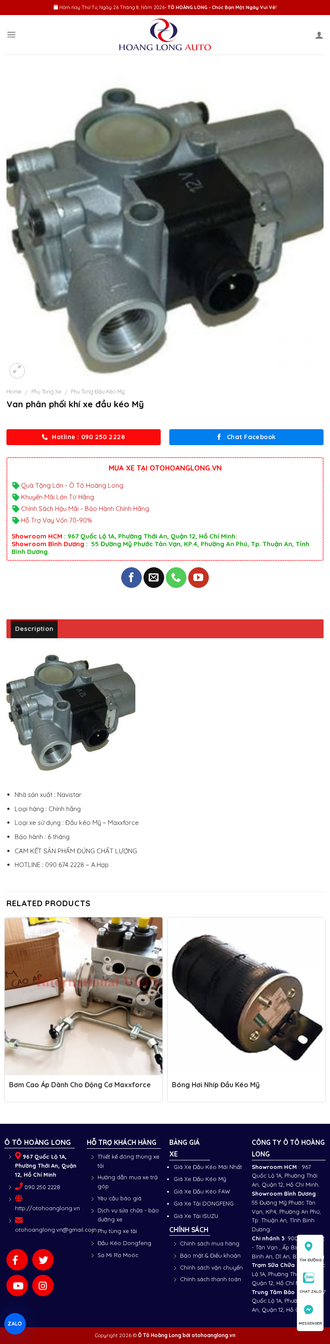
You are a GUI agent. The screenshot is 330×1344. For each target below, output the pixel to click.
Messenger (310, 1323)
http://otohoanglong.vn (47, 1208)
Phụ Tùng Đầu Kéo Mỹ (98, 391)
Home (13, 391)
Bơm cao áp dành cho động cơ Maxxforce (80, 1084)
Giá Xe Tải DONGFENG (204, 1203)
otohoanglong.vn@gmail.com (56, 1229)
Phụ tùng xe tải (117, 1230)
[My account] (319, 34)
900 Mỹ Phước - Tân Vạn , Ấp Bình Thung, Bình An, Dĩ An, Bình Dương (288, 1247)
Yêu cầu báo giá (119, 1198)
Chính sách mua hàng (209, 1243)
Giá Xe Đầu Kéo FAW (202, 1191)
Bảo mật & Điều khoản (210, 1255)
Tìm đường (310, 1260)
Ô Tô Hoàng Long (159, 1335)
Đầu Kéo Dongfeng (124, 1242)
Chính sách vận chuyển (211, 1267)
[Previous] (6, 1012)
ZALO (15, 1323)
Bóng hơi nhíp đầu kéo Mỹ (216, 1084)
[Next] (323, 1012)
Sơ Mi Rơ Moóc (118, 1255)
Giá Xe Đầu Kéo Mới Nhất (208, 1166)
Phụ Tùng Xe (46, 391)
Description (34, 628)
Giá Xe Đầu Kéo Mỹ (200, 1178)
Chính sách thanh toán (210, 1279)
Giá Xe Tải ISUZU (196, 1215)
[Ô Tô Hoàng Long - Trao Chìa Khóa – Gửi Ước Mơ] (165, 35)
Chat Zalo (310, 1291)
